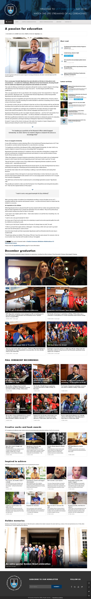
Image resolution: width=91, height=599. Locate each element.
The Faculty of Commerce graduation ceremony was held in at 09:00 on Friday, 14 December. (73, 386)
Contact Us (68, 21)
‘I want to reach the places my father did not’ (13, 506)
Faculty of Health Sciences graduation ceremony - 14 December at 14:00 (42, 380)
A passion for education (33, 505)
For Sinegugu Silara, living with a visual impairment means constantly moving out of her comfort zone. (77, 97)
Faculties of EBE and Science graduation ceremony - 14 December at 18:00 (16, 380)
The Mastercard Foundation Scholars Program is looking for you (75, 47)
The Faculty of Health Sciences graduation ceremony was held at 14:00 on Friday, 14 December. (44, 387)
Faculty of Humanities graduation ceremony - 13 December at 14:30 (45, 411)
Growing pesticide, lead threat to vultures (76, 506)
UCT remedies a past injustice (55, 480)
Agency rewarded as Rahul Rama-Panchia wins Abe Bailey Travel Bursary (74, 74)
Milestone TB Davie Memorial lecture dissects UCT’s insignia (77, 87)
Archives (58, 21)
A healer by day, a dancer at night (71, 52)
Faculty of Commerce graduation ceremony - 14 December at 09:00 (73, 381)
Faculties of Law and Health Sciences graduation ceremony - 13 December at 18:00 (18, 410)
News (16, 21)
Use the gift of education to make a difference (22, 310)
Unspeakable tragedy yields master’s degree (75, 481)
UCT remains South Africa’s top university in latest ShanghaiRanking (75, 67)
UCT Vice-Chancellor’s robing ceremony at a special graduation (73, 411)
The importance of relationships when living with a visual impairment (77, 95)
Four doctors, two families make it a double (14, 481)
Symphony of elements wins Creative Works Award (34, 447)
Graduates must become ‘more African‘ (61, 310)
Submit (56, 586)
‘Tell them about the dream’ (57, 345)
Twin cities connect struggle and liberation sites (14, 447)
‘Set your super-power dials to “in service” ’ (21, 345)
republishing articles (19, 245)
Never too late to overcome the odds (55, 506)
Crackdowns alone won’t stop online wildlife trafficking (76, 103)
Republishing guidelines (58, 597)
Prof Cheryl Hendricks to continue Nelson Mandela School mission (76, 111)
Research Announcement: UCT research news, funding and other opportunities (77, 120)
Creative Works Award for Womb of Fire (55, 447)
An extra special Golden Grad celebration (28, 564)
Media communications (46, 21)
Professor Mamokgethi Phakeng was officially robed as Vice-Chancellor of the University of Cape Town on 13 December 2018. (72, 417)
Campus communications (29, 21)
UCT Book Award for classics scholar (75, 447)
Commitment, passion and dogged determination (35, 481)
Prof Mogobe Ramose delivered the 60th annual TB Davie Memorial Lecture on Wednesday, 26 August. (77, 89)
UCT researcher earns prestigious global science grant (75, 60)
